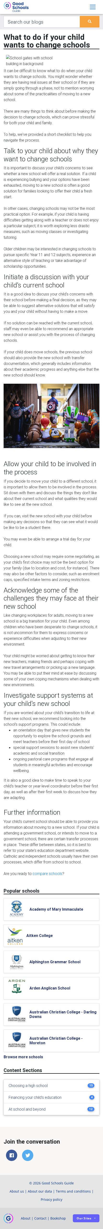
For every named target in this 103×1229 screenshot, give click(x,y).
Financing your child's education (35, 1097)
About (25, 1218)
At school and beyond (27, 1109)
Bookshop (58, 1218)
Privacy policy (51, 1199)
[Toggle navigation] (92, 7)
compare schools (47, 873)
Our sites (84, 1218)
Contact (40, 1218)
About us (17, 1191)
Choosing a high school (28, 1085)
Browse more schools (23, 1056)
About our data (40, 1191)
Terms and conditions (73, 1191)
